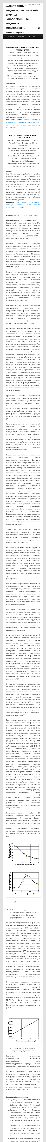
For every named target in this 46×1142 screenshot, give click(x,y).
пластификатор (20, 122)
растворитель (11, 127)
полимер (36, 122)
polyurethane (34, 202)
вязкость (27, 119)
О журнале (10, 36)
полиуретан (10, 125)
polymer (24, 202)
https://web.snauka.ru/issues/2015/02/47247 (22, 236)
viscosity (21, 207)
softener (19, 205)
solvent (28, 205)
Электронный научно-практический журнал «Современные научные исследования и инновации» (23, 19)
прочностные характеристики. (28, 125)
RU (28, 36)
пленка (29, 122)
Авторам (21, 36)
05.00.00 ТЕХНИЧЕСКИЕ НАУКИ (26, 215)
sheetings (9, 205)
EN (34, 36)
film (18, 202)
